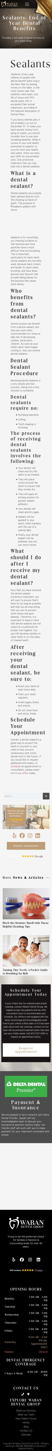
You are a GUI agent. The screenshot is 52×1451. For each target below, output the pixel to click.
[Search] (46, 796)
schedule (16, 766)
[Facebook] (22, 835)
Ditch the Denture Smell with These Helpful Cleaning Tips (26, 924)
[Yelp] (14, 835)
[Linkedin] (37, 835)
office (25, 773)
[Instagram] (30, 835)
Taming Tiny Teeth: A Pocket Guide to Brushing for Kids (25, 971)
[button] (26, 856)
